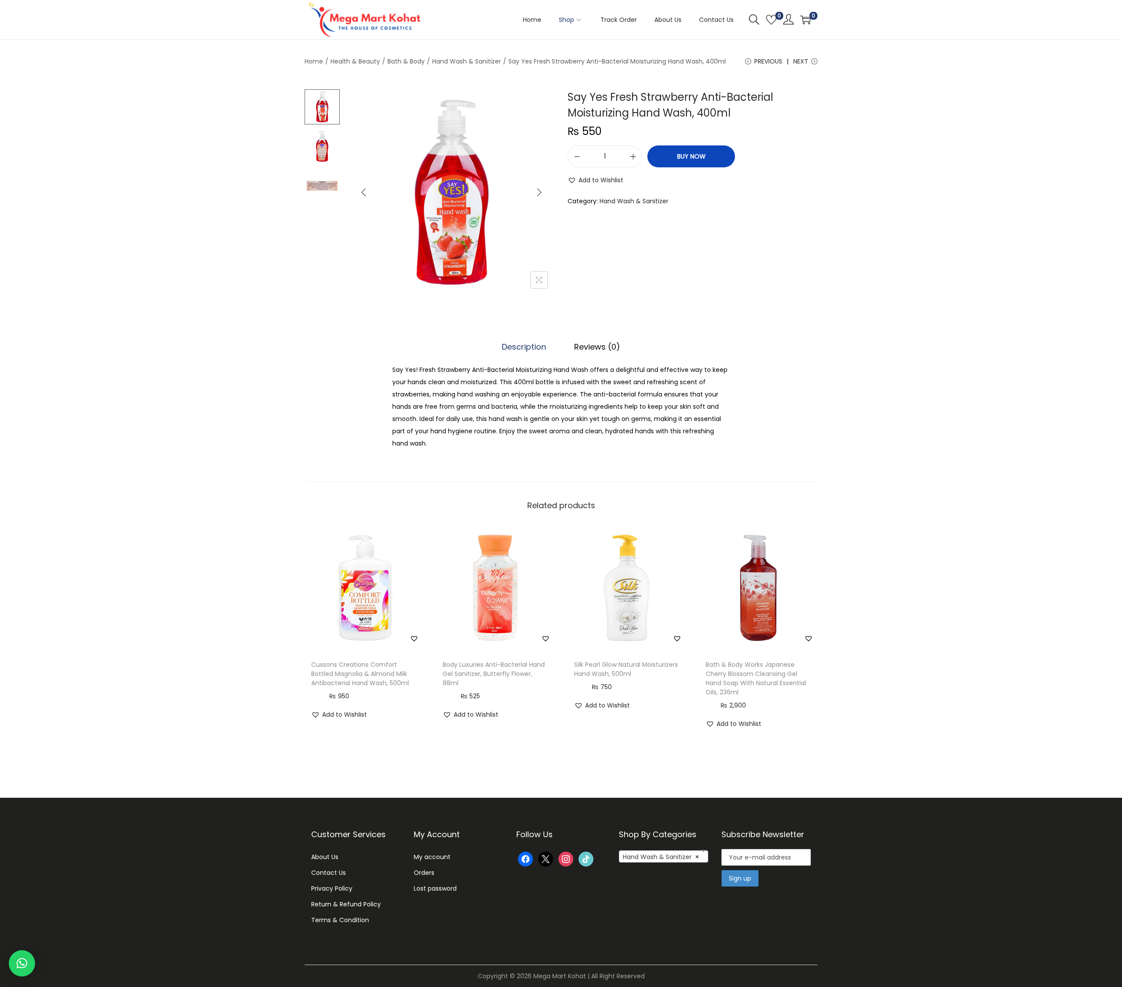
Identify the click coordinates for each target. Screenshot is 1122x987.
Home (314, 61)
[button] (595, 180)
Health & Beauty (355, 61)
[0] (771, 19)
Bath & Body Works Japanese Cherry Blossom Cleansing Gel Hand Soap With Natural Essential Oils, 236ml (756, 678)
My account (432, 857)
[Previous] (364, 192)
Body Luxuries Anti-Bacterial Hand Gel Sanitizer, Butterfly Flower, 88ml (494, 673)
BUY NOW (691, 156)
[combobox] (663, 856)
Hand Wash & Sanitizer (466, 61)
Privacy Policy (331, 888)
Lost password (435, 888)
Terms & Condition (340, 920)
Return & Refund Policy (346, 904)
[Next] (539, 192)
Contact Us (328, 872)
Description (524, 346)
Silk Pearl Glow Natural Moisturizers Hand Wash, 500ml (626, 669)
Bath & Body (406, 61)
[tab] (524, 347)
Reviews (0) (597, 346)
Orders (424, 872)
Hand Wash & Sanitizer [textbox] (661, 857)
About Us (324, 857)
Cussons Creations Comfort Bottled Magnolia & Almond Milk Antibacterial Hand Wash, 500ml (360, 673)
